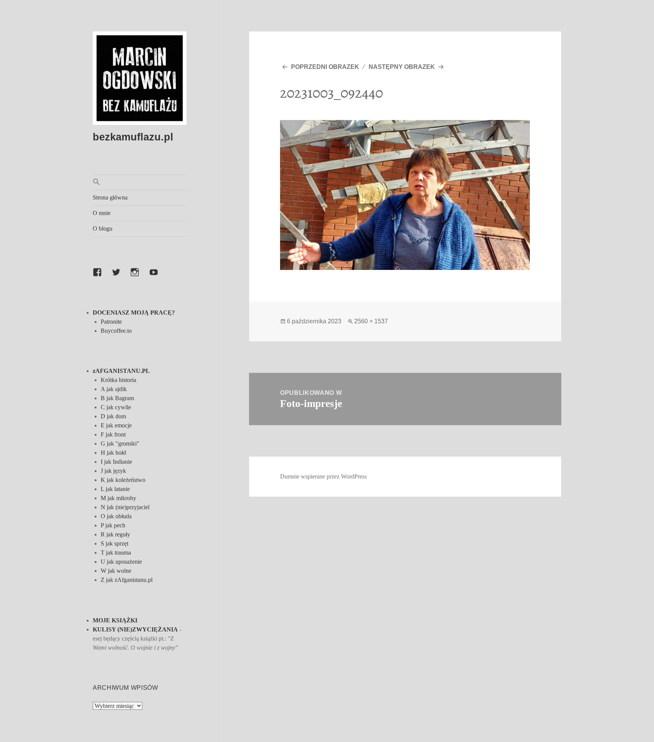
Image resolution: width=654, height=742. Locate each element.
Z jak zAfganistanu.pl (127, 580)
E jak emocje (116, 425)
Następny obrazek (402, 67)
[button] (140, 182)
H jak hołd (113, 452)
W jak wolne (116, 570)
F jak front (113, 434)
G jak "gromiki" (120, 443)
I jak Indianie (116, 461)
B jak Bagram (117, 398)
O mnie (102, 213)
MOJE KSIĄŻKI (115, 620)
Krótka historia (118, 380)
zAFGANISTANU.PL (121, 371)
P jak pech (113, 525)
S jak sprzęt (114, 543)
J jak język (113, 471)
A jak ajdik (114, 389)
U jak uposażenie (121, 561)
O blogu (102, 228)
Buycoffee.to (116, 330)
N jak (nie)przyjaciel (125, 507)
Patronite (111, 321)
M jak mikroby (118, 498)
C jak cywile (116, 407)
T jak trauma (116, 552)
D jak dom (113, 416)
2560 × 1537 (371, 321)
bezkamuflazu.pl (133, 137)
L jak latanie (115, 489)
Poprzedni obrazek (325, 67)
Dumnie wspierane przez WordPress (323, 476)
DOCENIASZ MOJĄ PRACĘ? (134, 312)
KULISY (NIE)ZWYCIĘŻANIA (135, 629)
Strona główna (110, 197)
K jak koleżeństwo (123, 480)
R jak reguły (115, 534)
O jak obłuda (116, 516)
